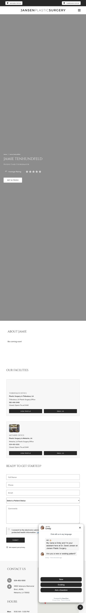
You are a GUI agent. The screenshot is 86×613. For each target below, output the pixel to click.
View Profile (25, 411)
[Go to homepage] (43, 10)
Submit (15, 540)
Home (5, 154)
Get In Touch (12, 180)
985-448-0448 (14, 402)
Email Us (60, 411)
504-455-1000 (14, 444)
